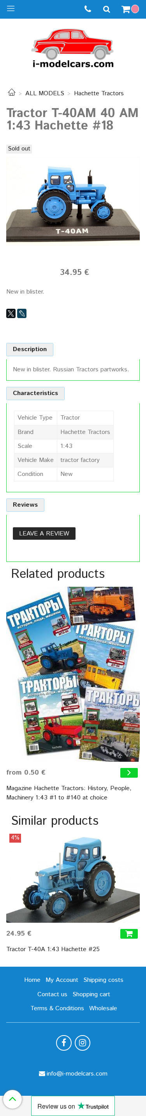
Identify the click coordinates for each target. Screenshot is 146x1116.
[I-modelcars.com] (73, 46)
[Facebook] (64, 1043)
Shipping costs (103, 980)
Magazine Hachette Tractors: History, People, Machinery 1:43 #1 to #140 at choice (69, 793)
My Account (62, 980)
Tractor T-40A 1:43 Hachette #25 (53, 949)
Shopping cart (91, 994)
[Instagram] (82, 1043)
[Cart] (131, 9)
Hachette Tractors (99, 93)
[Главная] (12, 93)
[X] (11, 313)
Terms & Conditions (57, 1008)
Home (32, 980)
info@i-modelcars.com (77, 1073)
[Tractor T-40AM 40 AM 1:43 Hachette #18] (73, 200)
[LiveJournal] (21, 313)
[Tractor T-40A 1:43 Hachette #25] (73, 878)
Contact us (52, 994)
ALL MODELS (44, 93)
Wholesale (103, 1008)
